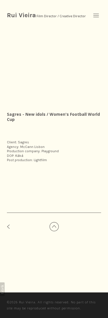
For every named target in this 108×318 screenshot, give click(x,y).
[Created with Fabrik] (2, 289)
